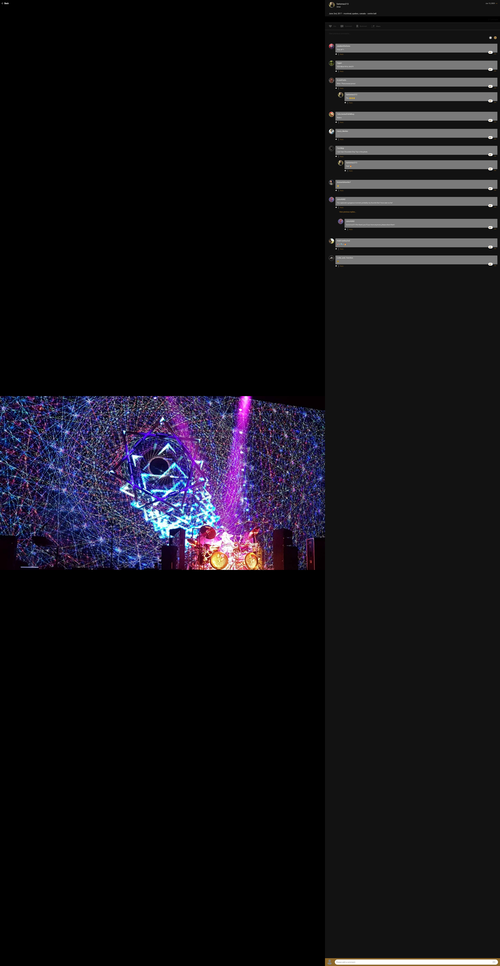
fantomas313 (351, 225)
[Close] (5, 3)
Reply (341, 54)
